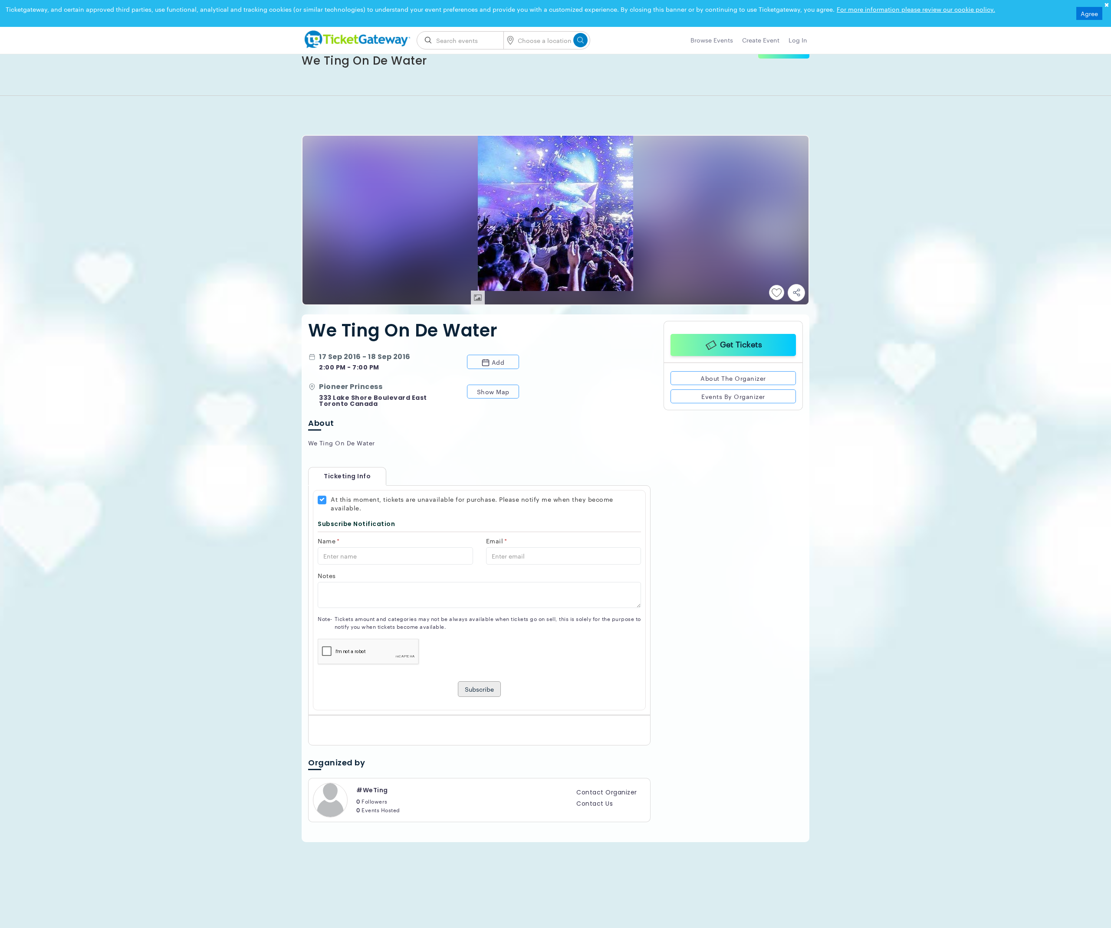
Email (496, 540)
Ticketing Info (338, 476)
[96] (356, 38)
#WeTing (372, 790)
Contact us (594, 803)
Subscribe (479, 689)
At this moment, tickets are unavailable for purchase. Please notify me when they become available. (472, 503)
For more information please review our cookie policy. (916, 9)
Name (329, 540)
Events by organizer (733, 396)
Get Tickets (741, 343)
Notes (327, 575)
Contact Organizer (606, 792)
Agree (1089, 13)
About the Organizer (733, 378)
